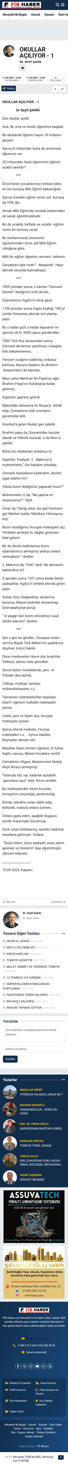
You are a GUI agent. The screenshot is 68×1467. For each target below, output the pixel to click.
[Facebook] (18, 1366)
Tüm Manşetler (18, 1400)
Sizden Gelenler (34, 1436)
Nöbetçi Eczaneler (20, 1383)
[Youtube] (37, 1366)
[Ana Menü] (62, 5)
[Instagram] (31, 1366)
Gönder (10, 1059)
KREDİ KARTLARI (17, 954)
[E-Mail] (22, 68)
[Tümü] (63, 1079)
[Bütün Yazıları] (63, 933)
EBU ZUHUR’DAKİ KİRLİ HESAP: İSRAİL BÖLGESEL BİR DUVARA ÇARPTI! (40, 1162)
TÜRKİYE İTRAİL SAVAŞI (35, 1145)
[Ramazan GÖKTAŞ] (10, 1143)
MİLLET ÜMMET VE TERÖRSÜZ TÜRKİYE (33, 966)
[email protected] (36, 1338)
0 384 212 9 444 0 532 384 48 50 (36, 1345)
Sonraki (57, 902)
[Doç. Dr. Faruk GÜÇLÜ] (10, 1126)
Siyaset (49, 14)
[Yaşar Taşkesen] (10, 1177)
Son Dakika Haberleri (44, 1402)
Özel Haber (55, 1424)
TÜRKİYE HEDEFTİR (19, 960)
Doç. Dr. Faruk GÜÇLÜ (34, 1124)
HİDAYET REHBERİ (32, 1179)
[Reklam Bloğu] (34, 1216)
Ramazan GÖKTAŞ (31, 1141)
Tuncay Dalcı (29, 1156)
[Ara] (57, 5)
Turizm (17, 1428)
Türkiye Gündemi (45, 1432)
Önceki (10, 902)
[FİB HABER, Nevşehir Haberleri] (21, 5)
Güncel (35, 14)
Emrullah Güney (31, 1089)
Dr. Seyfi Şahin (30, 62)
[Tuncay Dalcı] (10, 1160)
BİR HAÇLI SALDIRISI (20, 1001)
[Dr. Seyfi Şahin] (9, 51)
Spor (38, 1428)
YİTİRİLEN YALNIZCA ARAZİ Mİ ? (41, 1094)
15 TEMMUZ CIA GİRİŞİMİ (23, 977)
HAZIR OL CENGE (18, 941)
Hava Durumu (48, 1383)
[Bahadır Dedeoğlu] (10, 1109)
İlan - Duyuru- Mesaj (22, 1432)
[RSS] (50, 1366)
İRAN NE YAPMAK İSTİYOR (24, 1007)
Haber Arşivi (17, 1411)
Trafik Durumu (17, 1389)
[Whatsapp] (44, 1366)
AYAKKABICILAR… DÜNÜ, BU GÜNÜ (38, 1111)
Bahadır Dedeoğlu (32, 1105)
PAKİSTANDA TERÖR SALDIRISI (27, 995)
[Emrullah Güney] (10, 1092)
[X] (24, 1366)
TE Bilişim (43, 1446)
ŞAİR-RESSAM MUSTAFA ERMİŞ (41, 1128)
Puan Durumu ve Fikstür (47, 1391)
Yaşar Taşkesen (30, 1175)
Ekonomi (28, 1428)
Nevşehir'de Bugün (15, 14)
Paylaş (10, 88)
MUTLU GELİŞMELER (20, 947)
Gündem (48, 1428)
